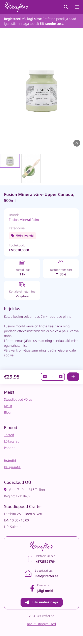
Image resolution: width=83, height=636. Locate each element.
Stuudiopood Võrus (18, 399)
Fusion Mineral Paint (24, 219)
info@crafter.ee (46, 576)
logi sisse (34, 19)
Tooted (9, 435)
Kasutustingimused (41, 624)
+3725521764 (46, 561)
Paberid (10, 448)
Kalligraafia (12, 467)
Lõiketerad (12, 441)
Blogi (7, 412)
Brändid (10, 460)
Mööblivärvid (25, 235)
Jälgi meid (45, 590)
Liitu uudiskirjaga (45, 602)
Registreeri (12, 19)
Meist (8, 406)
